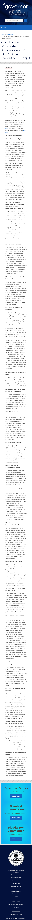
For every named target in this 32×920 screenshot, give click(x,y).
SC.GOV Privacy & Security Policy (16, 904)
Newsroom (16, 889)
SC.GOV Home (16, 901)
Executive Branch (16, 891)
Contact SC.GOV (16, 911)
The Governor (16, 881)
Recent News (10, 34)
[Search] (25, 20)
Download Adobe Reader (16, 914)
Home (2, 34)
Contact (16, 897)
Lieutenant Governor (16, 886)
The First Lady (16, 884)
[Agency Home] (15, 9)
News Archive (16, 894)
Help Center (16, 907)
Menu (4, 27)
